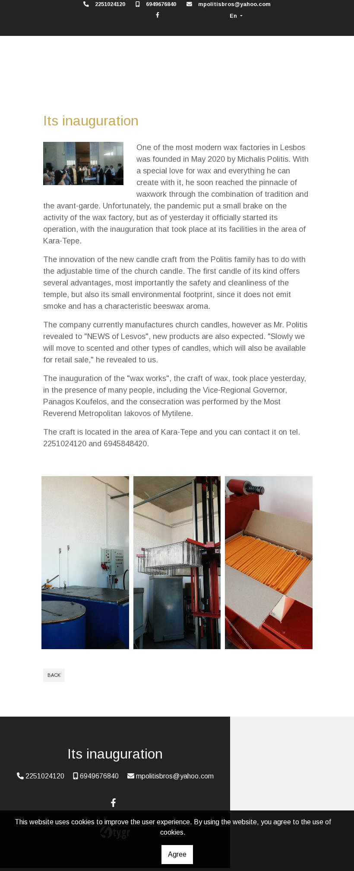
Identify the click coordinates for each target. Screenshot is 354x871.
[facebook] (157, 15)
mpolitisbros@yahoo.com (234, 4)
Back (53, 675)
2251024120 (110, 4)
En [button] (234, 16)
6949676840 (161, 4)
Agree (177, 854)
